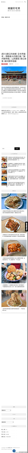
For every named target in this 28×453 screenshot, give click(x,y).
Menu (4, 2)
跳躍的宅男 (14, 8)
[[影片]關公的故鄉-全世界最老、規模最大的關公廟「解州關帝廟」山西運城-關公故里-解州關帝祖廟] (14, 75)
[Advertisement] (14, 37)
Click (26, 226)
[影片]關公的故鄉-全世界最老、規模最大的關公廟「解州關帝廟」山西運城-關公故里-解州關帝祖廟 (13, 57)
